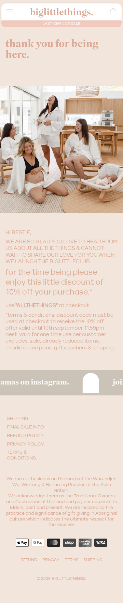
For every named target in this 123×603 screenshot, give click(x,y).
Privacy (50, 560)
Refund (28, 560)
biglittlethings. (69, 578)
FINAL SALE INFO (25, 427)
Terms (71, 560)
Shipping (93, 560)
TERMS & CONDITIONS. (22, 455)
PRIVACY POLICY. (26, 444)
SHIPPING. (18, 418)
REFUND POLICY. (25, 435)
